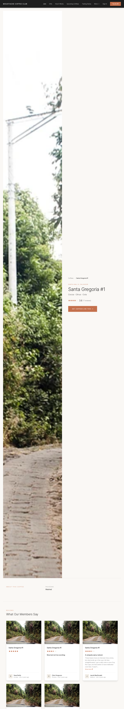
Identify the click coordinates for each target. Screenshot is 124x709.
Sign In (105, 4)
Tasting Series (86, 4)
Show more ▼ (89, 669)
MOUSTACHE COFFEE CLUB (15, 4)
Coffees (70, 278)
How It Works (59, 4)
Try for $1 (115, 4)
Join (44, 4)
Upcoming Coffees (73, 4)
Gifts (50, 4)
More (96, 4)
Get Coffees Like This (81, 309)
